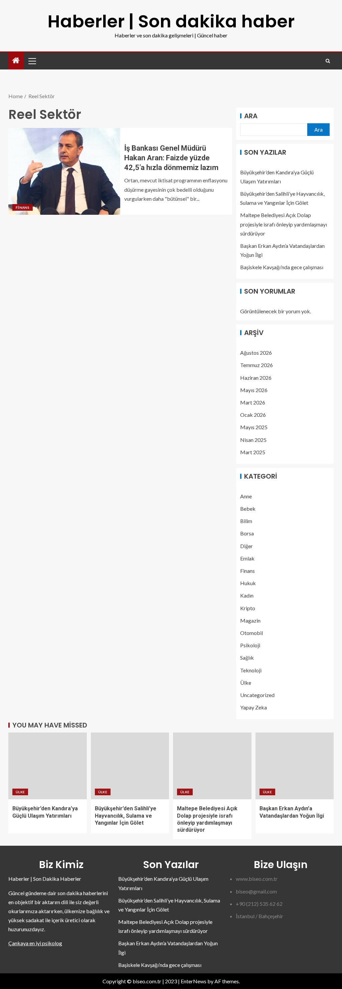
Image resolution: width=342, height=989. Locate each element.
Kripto (247, 608)
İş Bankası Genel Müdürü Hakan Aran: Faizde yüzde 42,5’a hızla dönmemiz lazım (171, 158)
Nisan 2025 (253, 440)
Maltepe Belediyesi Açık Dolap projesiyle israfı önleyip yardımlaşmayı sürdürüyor (283, 224)
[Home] (16, 60)
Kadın (246, 595)
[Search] (328, 60)
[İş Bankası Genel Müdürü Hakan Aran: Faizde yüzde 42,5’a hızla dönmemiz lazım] (64, 171)
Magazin (250, 620)
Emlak (247, 558)
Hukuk (248, 583)
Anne (246, 496)
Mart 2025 (252, 452)
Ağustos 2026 (256, 352)
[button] (31, 60)
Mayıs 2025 (254, 427)
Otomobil (251, 633)
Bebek (247, 508)
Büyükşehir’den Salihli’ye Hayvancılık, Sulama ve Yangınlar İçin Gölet (125, 815)
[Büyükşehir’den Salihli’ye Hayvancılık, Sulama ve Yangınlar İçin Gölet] (130, 765)
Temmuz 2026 (256, 365)
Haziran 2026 (256, 377)
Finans (22, 207)
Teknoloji (251, 670)
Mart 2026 (252, 402)
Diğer (246, 546)
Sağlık (247, 657)
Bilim (246, 521)
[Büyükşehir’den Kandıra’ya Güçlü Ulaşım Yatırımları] (47, 765)
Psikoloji (250, 645)
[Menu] (31, 60)
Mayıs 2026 (254, 390)
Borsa (247, 533)
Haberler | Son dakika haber (171, 21)
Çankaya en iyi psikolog (35, 943)
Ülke (245, 682)
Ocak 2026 (253, 414)
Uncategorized (257, 695)
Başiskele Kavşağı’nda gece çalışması (281, 267)
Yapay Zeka (253, 707)
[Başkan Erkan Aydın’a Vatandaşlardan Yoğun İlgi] (294, 765)
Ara (251, 116)
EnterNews (193, 981)
